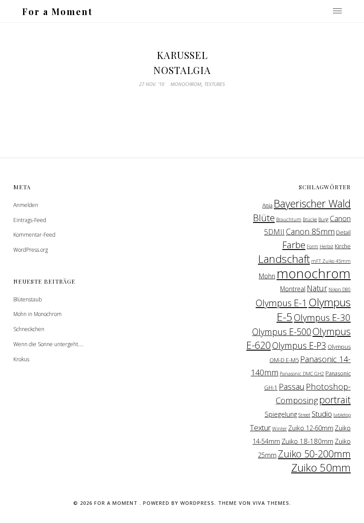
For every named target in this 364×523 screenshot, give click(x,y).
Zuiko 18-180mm (307, 441)
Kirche (343, 246)
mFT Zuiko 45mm (331, 261)
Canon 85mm (310, 231)
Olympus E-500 (281, 332)
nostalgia (182, 70)
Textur (260, 427)
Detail (343, 232)
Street (304, 415)
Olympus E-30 (322, 317)
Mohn (267, 275)
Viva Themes (271, 503)
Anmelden (25, 205)
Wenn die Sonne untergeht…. (48, 344)
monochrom (314, 273)
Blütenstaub (27, 299)
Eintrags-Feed (29, 220)
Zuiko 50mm (321, 468)
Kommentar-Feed (34, 234)
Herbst (326, 246)
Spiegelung (281, 414)
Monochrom (185, 84)
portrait (335, 399)
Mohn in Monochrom (37, 314)
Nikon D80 (339, 289)
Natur (317, 288)
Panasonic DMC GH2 (302, 374)
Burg (323, 219)
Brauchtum (288, 219)
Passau (292, 386)
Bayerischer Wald (312, 203)
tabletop (342, 415)
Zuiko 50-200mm (314, 453)
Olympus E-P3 (299, 345)
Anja (267, 205)
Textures (214, 84)
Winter (279, 428)
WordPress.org (30, 250)
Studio (322, 414)
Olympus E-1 (281, 303)
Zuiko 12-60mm (310, 428)
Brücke (310, 219)
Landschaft (284, 259)
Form (312, 246)
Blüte (264, 217)
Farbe (293, 244)
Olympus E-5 (314, 309)
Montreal (292, 289)
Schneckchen (28, 329)
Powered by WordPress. (180, 503)
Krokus (21, 359)
